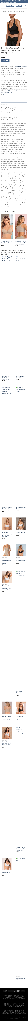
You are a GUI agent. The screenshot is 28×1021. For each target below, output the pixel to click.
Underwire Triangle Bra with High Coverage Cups (7, 509)
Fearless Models (8, 1008)
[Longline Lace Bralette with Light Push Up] (21, 708)
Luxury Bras (12, 11)
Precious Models (19, 1010)
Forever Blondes (19, 1008)
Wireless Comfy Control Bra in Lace (20, 377)
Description (4, 104)
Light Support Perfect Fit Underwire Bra (6, 242)
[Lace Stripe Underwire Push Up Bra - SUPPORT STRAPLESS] (7, 523)
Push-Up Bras (18, 997)
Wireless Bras (19, 1001)
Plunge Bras (9, 997)
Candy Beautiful (9, 1004)
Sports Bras (9, 92)
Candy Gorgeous (9, 1006)
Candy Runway (19, 1006)
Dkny (4, 94)
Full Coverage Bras (18, 995)
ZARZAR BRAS (14, 5)
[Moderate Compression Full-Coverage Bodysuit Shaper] (7, 550)
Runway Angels (8, 1011)
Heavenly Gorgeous (19, 1009)
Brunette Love (8, 1003)
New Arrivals (15, 996)
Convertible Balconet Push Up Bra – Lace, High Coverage (6, 743)
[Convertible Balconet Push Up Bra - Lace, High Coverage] (7, 733)
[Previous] (1, 231)
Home (4, 11)
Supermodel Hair (19, 1011)
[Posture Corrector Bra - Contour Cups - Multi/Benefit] (7, 708)
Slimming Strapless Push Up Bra (20, 533)
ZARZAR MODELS (16, 1014)
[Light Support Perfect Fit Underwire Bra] (7, 315)
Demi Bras (22, 994)
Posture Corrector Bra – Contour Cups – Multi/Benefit (7, 718)
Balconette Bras (7, 994)
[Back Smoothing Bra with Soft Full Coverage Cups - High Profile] (7, 577)
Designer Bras (8, 995)
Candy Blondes (19, 1004)
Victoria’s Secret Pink (19, 1013)
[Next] (27, 231)
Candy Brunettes (9, 1005)
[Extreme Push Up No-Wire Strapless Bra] (21, 550)
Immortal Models (9, 1010)
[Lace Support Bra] (21, 916)
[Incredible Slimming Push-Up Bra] (21, 446)
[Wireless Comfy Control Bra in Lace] (21, 315)
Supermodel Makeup (8, 1012)
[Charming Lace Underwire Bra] (7, 864)
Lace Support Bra (20, 978)
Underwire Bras (9, 1001)
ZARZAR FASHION (6, 1014)
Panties (22, 996)
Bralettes (16, 994)
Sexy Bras (3, 92)
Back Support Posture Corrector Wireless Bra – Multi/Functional (20, 243)
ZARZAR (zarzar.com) (21, 66)
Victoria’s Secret (7, 1013)
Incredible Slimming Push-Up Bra (21, 508)
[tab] (14, 104)
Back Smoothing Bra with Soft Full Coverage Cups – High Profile (6, 587)
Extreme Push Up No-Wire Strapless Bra (20, 560)
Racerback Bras (22, 90)
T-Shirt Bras (18, 999)
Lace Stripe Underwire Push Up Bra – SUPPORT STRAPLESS (7, 534)
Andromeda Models (9, 1002)
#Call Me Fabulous (18, 1003)
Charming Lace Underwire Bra (6, 873)
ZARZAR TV (24, 1014)
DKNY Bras (21, 11)
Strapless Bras (10, 999)
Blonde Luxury (20, 1002)
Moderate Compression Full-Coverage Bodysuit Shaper (7, 561)
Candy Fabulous (19, 1005)
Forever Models (8, 1009)
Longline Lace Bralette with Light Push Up (20, 718)
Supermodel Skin (20, 1012)
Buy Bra (5, 61)
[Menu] (2, 6)
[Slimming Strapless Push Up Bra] (21, 523)
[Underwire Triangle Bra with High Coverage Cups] (7, 446)
